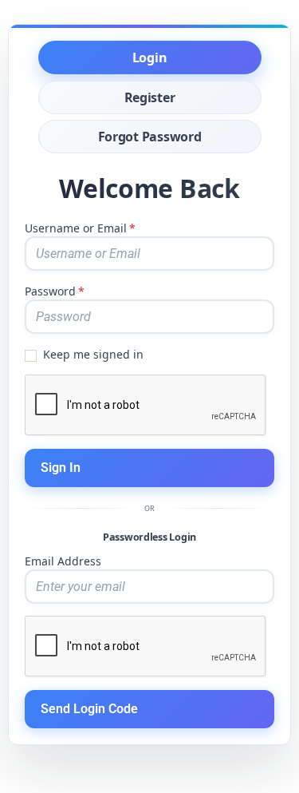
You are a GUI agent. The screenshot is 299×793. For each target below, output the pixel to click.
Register (149, 97)
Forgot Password (150, 136)
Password (55, 291)
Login (149, 57)
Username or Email (80, 228)
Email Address (63, 561)
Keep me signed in (93, 354)
